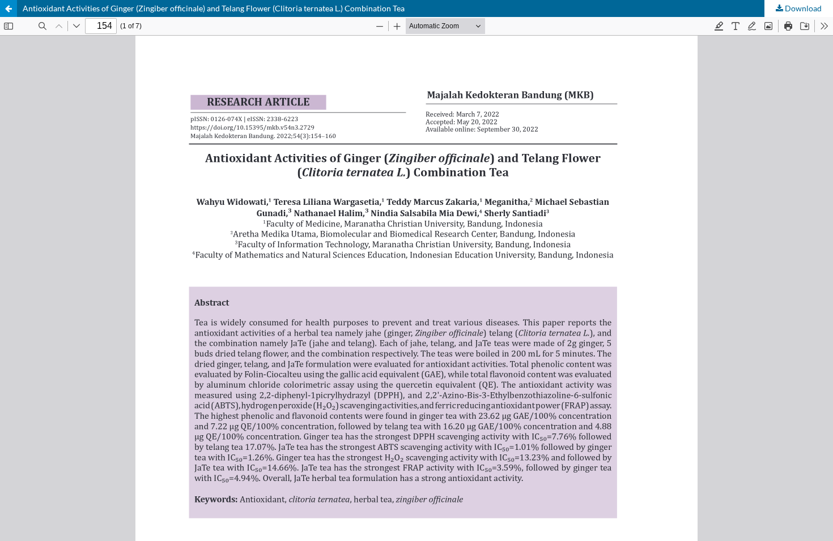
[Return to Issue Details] (8, 8)
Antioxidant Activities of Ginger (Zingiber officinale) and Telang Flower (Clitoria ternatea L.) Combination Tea (214, 8)
